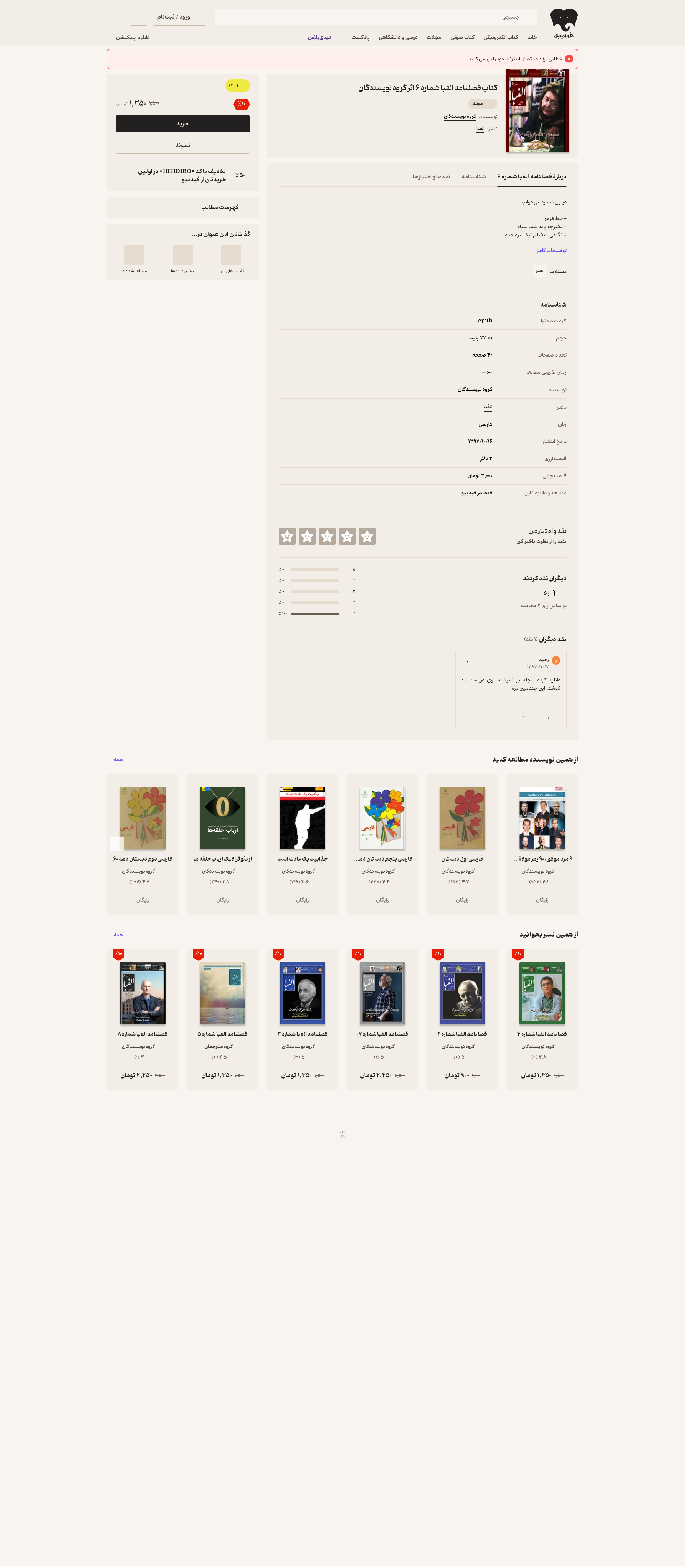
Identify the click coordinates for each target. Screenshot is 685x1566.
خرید (183, 124)
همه (118, 760)
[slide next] (117, 844)
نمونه (183, 145)
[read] (134, 255)
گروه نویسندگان (460, 116)
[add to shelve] (231, 255)
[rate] (367, 536)
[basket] (138, 17)
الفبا (480, 128)
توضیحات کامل (551, 251)
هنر (539, 271)
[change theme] (115, 17)
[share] (334, 130)
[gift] (317, 130)
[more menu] (283, 130)
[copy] (123, 175)
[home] (563, 24)
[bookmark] (300, 130)
